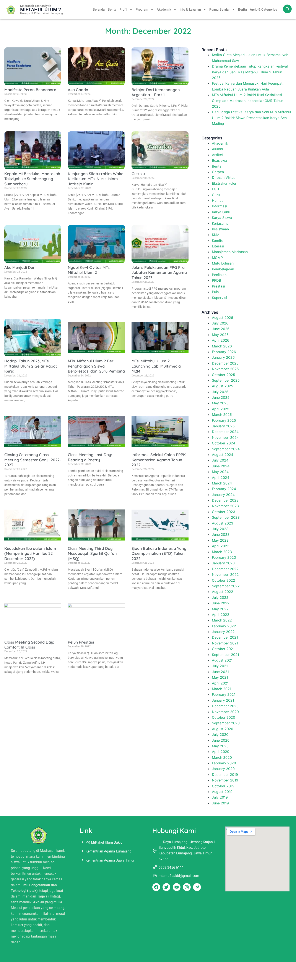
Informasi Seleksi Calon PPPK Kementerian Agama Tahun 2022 (159, 459)
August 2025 (222, 386)
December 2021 (225, 637)
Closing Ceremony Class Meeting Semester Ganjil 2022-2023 (32, 459)
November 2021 (225, 643)
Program (142, 9)
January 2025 (223, 426)
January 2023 (223, 563)
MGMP (217, 257)
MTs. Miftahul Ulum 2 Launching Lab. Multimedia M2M (156, 366)
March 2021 (221, 689)
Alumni (217, 149)
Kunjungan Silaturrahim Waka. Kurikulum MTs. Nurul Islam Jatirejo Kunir (96, 178)
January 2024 (223, 494)
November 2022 (225, 574)
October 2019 (223, 786)
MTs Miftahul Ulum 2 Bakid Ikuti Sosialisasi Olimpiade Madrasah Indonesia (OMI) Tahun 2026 (247, 100)
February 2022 (224, 626)
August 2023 (222, 523)
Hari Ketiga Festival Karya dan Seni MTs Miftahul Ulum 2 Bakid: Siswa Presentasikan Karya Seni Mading (251, 118)
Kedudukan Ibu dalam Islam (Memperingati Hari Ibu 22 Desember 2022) (30, 553)
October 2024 (223, 443)
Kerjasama (220, 223)
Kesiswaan (220, 229)
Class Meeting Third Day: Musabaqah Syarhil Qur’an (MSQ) (92, 553)
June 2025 (220, 397)
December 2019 (225, 774)
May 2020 (220, 746)
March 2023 (222, 552)
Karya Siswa (222, 217)
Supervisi (219, 297)
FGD (215, 189)
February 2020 (224, 763)
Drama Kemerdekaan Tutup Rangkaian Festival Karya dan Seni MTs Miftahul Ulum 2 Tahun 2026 (250, 72)
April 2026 (220, 340)
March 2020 (222, 757)
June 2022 (220, 603)
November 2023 (225, 506)
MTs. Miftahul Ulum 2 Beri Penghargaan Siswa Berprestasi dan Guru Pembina (96, 366)
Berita (112, 9)
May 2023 (220, 540)
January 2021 (223, 700)
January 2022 (223, 631)
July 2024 (220, 460)
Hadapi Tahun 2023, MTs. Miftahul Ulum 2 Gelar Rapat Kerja (30, 366)
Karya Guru (221, 212)
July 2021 (220, 666)
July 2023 (220, 529)
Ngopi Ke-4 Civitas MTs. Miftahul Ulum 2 (89, 270)
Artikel (217, 155)
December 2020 (225, 706)
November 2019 (225, 780)
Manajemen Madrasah (230, 252)
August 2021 (222, 660)
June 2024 (220, 466)
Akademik (164, 9)
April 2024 (220, 477)
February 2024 (224, 489)
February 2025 (224, 420)
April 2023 (220, 546)
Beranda (99, 9)
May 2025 (220, 403)
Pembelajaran (223, 269)
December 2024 (225, 431)
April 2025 (220, 409)
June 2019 (220, 803)
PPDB (216, 280)
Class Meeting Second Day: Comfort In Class (29, 645)
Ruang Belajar (219, 9)
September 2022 (226, 586)
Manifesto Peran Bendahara (30, 89)
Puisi (216, 292)
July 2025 (220, 392)
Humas (217, 200)
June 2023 (220, 534)
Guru (216, 195)
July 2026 (220, 323)
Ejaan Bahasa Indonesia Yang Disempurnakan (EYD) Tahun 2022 (159, 553)
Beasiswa (219, 160)
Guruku (138, 173)
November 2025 (225, 369)
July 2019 (220, 797)
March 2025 (222, 414)
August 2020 (222, 729)
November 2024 (225, 437)
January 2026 (223, 357)
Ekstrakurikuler (224, 183)
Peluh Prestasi (81, 642)
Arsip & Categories (263, 9)
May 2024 (220, 472)
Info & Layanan (190, 9)
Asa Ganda (78, 89)
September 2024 (226, 449)
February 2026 (224, 352)
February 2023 (224, 557)
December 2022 (225, 569)
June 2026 (220, 329)
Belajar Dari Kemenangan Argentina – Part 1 (156, 92)
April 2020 (220, 751)
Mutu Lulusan (223, 263)
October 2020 (223, 717)
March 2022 (222, 620)
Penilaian (219, 275)
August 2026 (222, 317)
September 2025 (226, 380)
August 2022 (222, 591)
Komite (217, 240)
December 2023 (225, 500)
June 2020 (220, 740)
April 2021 (220, 683)
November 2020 (225, 712)
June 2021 (220, 672)
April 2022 (220, 614)
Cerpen (218, 172)
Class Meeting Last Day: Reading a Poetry (90, 457)
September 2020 (226, 723)
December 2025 (225, 363)
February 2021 (223, 694)
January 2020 (223, 769)
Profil (123, 9)
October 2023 (223, 512)
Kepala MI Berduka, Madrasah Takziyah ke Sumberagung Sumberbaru (32, 178)
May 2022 (220, 609)
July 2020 (220, 734)
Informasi (219, 206)
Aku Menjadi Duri (20, 267)
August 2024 (222, 454)
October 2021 (223, 649)
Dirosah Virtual (224, 177)
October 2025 (223, 375)
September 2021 (225, 654)
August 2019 (222, 791)
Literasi (218, 246)
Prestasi (218, 286)
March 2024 (222, 483)
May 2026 (220, 335)
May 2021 (220, 677)
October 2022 (223, 580)
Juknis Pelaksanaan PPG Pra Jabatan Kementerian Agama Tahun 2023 (159, 272)
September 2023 (226, 517)
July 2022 (220, 597)
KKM (215, 234)
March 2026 (222, 346)
